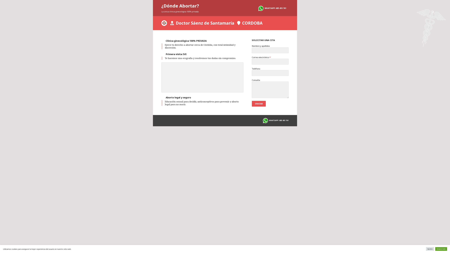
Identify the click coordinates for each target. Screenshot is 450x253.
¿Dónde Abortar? (180, 6)
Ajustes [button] (430, 249)
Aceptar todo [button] (441, 249)
